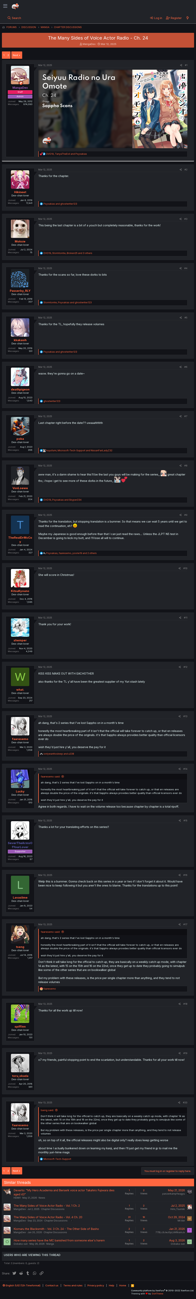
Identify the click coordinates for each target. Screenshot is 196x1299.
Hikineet (20, 192)
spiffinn (20, 1026)
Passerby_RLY (20, 291)
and (60, 203)
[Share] (181, 65)
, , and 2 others (71, 553)
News (42, 1197)
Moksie (20, 241)
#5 (186, 317)
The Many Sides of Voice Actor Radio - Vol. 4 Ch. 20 (48, 1217)
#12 (185, 667)
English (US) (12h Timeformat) (22, 1285)
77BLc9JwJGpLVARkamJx (170, 1232)
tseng (20, 947)
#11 (185, 617)
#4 (185, 268)
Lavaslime (20, 897)
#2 (186, 169)
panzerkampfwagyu (173, 1193)
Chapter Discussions (53, 1209)
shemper (20, 640)
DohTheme (157, 1293)
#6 (185, 366)
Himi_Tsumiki (177, 1209)
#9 (185, 514)
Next (15, 55)
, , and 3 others (67, 253)
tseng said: (47, 1110)
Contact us (51, 1285)
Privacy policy (95, 1285)
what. (20, 689)
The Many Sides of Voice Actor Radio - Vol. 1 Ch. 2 (47, 1205)
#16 (185, 875)
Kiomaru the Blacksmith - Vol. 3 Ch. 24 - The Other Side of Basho (56, 1229)
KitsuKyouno (20, 591)
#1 (186, 65)
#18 (185, 1003)
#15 (185, 820)
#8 (185, 465)
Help (111, 1285)
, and (66, 153)
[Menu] (5, 6)
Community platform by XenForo (162, 1290)
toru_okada (20, 1076)
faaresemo (20, 739)
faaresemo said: (50, 776)
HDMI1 (17, 1197)
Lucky (20, 791)
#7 (185, 416)
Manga (50, 1243)
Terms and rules (72, 1285)
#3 (185, 218)
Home (122, 1285)
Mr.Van (181, 1220)
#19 (185, 1053)
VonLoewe (20, 488)
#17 (185, 924)
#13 (185, 716)
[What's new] (187, 17)
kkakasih (20, 340)
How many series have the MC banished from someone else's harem (59, 1240)
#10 (185, 568)
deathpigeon (20, 389)
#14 (185, 768)
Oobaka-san (21, 1243)
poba (20, 439)
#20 (185, 1102)
